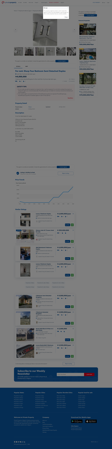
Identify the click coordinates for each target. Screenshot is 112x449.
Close (66, 17)
